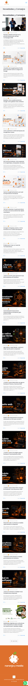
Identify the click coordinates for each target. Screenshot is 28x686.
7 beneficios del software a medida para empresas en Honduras (12, 557)
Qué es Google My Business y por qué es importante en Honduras (13, 192)
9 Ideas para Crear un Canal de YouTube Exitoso (11, 245)
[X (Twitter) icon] (14, 681)
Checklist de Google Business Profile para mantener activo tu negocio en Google (13, 69)
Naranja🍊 (6, 32)
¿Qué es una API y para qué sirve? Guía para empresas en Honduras (13, 276)
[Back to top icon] (14, 677)
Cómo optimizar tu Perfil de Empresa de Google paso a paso (13, 131)
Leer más (23, 48)
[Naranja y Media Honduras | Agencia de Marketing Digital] (6, 3)
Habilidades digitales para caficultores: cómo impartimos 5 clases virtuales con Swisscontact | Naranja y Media (13, 625)
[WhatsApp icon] (11, 681)
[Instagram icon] (16, 681)
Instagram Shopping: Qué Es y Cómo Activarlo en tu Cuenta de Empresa (13, 228)
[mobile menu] (26, 3)
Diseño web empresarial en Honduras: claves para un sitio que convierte (13, 418)
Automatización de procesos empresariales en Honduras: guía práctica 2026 (12, 312)
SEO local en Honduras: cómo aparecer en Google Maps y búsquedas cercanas (13, 162)
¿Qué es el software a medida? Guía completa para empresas (13, 592)
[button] (25, 683)
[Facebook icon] (13, 681)
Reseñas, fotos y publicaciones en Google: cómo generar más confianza (13, 100)
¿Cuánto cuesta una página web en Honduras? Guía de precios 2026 (12, 453)
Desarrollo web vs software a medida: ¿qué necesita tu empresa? (13, 523)
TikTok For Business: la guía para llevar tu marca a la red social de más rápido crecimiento (13, 211)
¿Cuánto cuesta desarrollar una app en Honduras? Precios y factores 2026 (13, 383)
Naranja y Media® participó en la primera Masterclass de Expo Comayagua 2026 (12, 36)
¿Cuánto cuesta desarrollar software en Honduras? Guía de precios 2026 (13, 488)
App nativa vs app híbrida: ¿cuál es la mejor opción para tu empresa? (13, 348)
